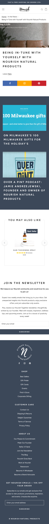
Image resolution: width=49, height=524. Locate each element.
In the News (12, 17)
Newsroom (24, 467)
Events (24, 388)
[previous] (4, 242)
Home (4, 17)
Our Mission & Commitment (24, 439)
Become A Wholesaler (24, 471)
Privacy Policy (24, 426)
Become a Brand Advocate (24, 475)
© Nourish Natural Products (24, 519)
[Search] (42, 9)
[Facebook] (19, 363)
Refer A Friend (24, 447)
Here (9, 74)
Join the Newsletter (24, 451)
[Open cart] (46, 9)
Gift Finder (25, 380)
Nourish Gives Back (24, 459)
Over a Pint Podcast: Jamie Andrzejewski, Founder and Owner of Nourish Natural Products (24, 190)
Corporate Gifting (24, 396)
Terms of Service (24, 422)
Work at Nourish (24, 463)
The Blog (24, 455)
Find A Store (24, 392)
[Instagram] (24, 363)
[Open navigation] (3, 9)
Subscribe (24, 332)
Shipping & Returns (24, 414)
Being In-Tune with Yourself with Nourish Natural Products (24, 20)
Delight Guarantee (24, 418)
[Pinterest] (30, 363)
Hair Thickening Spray (24, 250)
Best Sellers (24, 377)
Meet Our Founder (25, 443)
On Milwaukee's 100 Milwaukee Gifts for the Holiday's (22, 139)
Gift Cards (24, 384)
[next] (44, 242)
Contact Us (24, 410)
